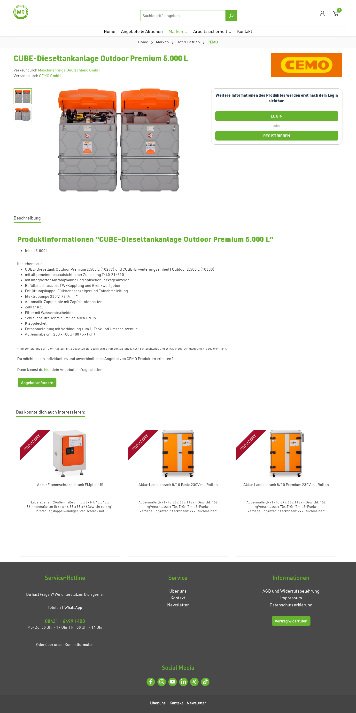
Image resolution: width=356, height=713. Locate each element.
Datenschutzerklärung (291, 605)
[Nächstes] (196, 140)
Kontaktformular (79, 644)
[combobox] (183, 15)
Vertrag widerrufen (291, 621)
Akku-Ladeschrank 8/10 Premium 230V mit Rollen (286, 484)
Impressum (291, 598)
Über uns (178, 591)
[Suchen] (231, 15)
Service (177, 577)
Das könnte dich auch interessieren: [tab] (50, 412)
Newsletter (178, 605)
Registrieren (276, 135)
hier (47, 369)
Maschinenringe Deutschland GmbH (69, 70)
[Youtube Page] (172, 682)
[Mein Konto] (322, 13)
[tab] (27, 218)
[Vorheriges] (41, 140)
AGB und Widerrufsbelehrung (291, 591)
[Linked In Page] (183, 682)
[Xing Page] (194, 682)
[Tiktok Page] (205, 682)
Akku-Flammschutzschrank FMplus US (70, 484)
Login (277, 116)
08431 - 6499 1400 (65, 621)
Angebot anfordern (37, 382)
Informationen (291, 577)
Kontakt (178, 598)
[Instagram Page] (161, 682)
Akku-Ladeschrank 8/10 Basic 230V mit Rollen (178, 484)
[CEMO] (306, 65)
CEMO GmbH (50, 75)
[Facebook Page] (151, 682)
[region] (107, 140)
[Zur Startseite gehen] (37, 12)
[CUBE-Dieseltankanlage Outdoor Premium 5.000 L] (119, 140)
